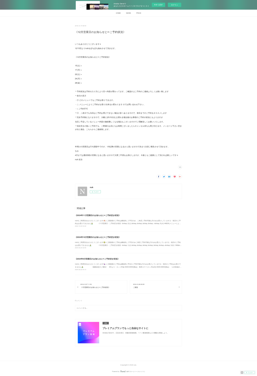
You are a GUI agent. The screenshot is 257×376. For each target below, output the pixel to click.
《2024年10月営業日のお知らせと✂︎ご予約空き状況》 (97, 237)
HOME (118, 13)
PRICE (138, 13)
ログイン (174, 4)
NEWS (128, 13)
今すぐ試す (158, 4)
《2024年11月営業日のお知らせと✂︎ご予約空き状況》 (97, 215)
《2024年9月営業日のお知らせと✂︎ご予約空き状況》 (97, 258)
